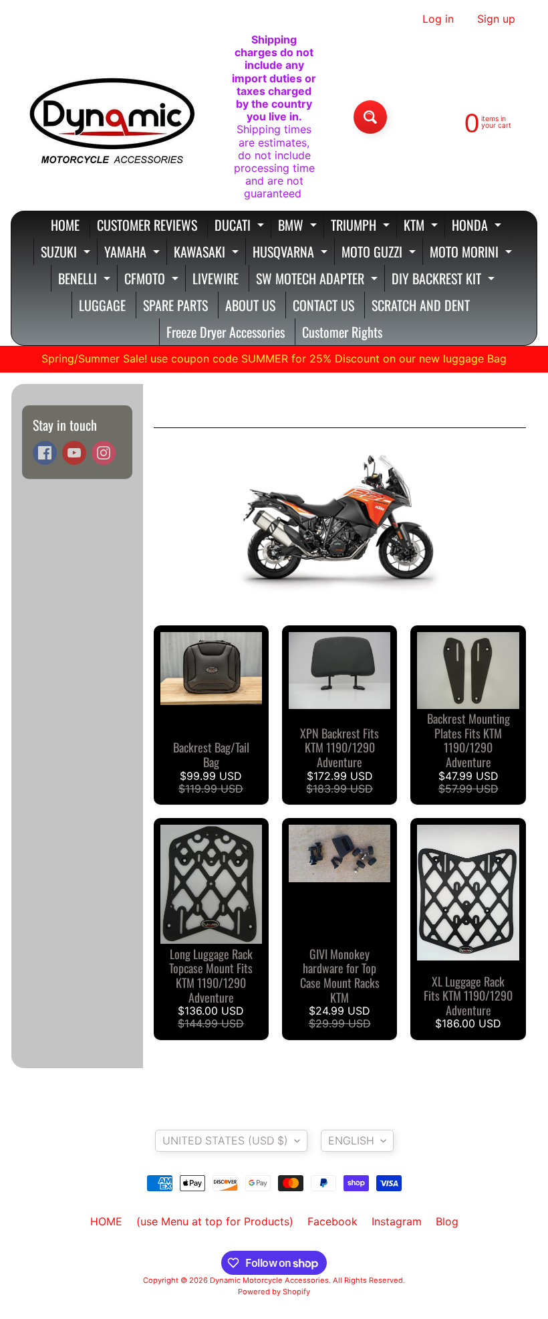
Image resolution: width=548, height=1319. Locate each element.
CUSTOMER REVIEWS (147, 225)
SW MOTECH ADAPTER (318, 280)
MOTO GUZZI (380, 253)
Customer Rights (342, 332)
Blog (447, 1221)
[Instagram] (104, 453)
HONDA (478, 226)
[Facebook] (45, 453)
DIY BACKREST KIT (445, 280)
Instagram (397, 1221)
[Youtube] (74, 453)
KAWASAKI (208, 253)
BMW (299, 226)
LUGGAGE (102, 305)
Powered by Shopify (274, 1291)
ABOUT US (250, 305)
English (351, 1140)
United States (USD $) (225, 1140)
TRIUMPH (362, 226)
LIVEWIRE (215, 278)
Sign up (496, 18)
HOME (65, 225)
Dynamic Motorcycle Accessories (269, 1280)
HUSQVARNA (292, 253)
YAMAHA (133, 253)
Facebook (332, 1221)
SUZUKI (67, 253)
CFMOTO (153, 280)
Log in (438, 18)
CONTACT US (323, 305)
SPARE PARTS (175, 305)
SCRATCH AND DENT (421, 305)
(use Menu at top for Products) (214, 1221)
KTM (422, 226)
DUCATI (241, 226)
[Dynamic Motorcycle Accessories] (111, 117)
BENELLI (86, 280)
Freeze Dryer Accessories (225, 332)
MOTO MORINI (472, 253)
